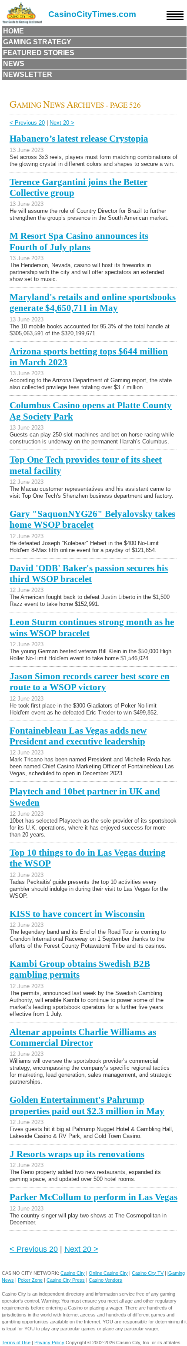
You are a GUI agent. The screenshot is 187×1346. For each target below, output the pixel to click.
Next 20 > (62, 122)
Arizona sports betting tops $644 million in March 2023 (89, 356)
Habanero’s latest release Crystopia (79, 138)
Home (13, 31)
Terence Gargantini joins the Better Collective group (78, 187)
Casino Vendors (105, 1280)
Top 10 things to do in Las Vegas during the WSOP (88, 858)
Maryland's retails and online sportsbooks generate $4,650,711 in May (93, 302)
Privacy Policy (49, 1342)
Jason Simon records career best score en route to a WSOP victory (90, 681)
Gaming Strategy (37, 42)
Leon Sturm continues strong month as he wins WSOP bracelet (92, 627)
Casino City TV (148, 1273)
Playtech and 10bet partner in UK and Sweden (85, 796)
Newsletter (27, 74)
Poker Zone (30, 1280)
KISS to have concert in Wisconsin (77, 914)
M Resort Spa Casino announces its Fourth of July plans (79, 241)
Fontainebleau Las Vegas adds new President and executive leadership (78, 736)
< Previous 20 (27, 122)
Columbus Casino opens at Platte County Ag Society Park (91, 410)
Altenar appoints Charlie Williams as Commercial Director (83, 1037)
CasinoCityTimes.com (92, 14)
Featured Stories (38, 52)
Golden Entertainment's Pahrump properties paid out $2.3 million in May (87, 1105)
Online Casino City (108, 1273)
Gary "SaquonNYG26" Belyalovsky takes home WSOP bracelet (92, 519)
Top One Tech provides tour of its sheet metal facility (86, 465)
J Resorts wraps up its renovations (77, 1154)
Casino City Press (66, 1280)
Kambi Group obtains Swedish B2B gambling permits (80, 969)
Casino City (72, 1273)
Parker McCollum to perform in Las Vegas (93, 1197)
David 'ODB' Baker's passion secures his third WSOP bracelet (89, 573)
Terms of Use (16, 1342)
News (13, 63)
